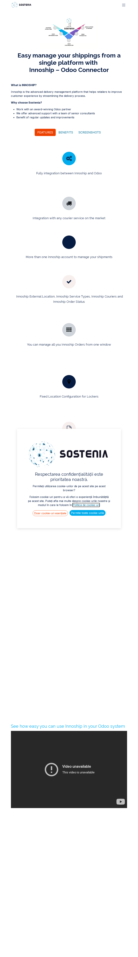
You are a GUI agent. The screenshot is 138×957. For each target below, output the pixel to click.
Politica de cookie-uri (86, 505)
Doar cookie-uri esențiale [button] (50, 513)
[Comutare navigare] (123, 4)
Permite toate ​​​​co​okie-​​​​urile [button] (87, 513)
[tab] (45, 132)
